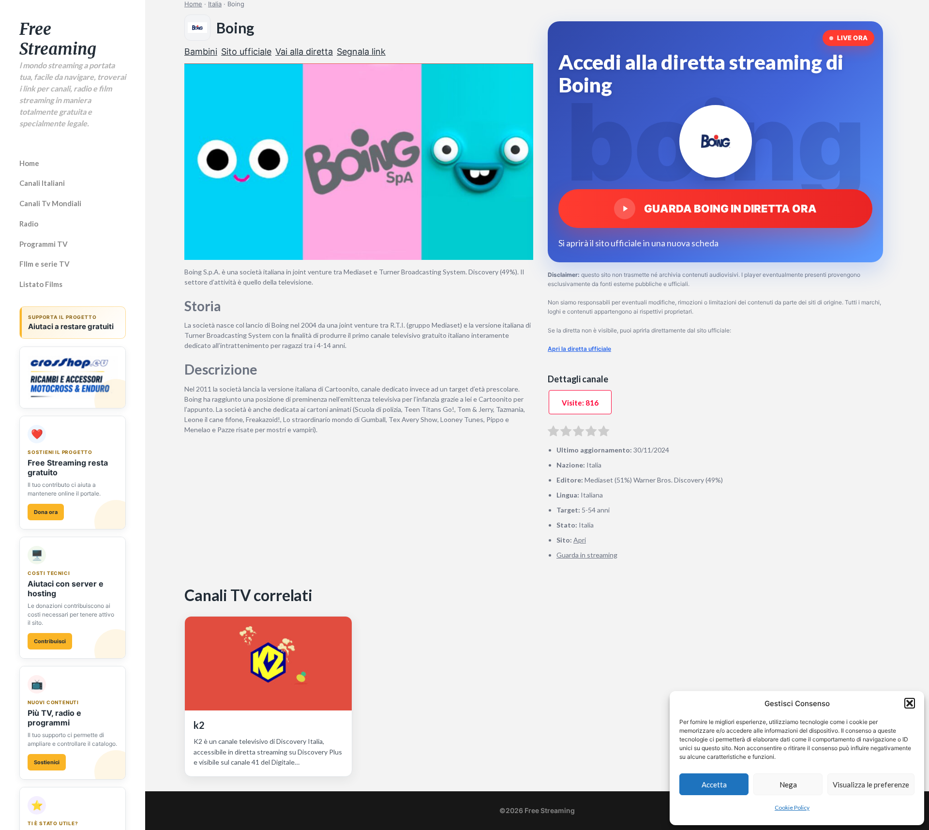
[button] (909, 703)
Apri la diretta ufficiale (579, 348)
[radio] (553, 432)
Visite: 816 (580, 402)
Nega (788, 784)
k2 (199, 725)
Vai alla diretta (304, 51)
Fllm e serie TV (44, 263)
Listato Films (40, 284)
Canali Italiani (42, 183)
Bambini (200, 51)
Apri (579, 540)
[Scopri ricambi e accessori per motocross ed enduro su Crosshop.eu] (72, 377)
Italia (215, 4)
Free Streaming (57, 39)
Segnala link (361, 51)
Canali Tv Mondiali (50, 203)
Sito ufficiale (246, 51)
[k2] (268, 663)
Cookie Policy (792, 807)
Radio (28, 223)
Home (29, 163)
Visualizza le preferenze (871, 784)
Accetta (714, 784)
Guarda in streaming (586, 555)
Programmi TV (43, 244)
